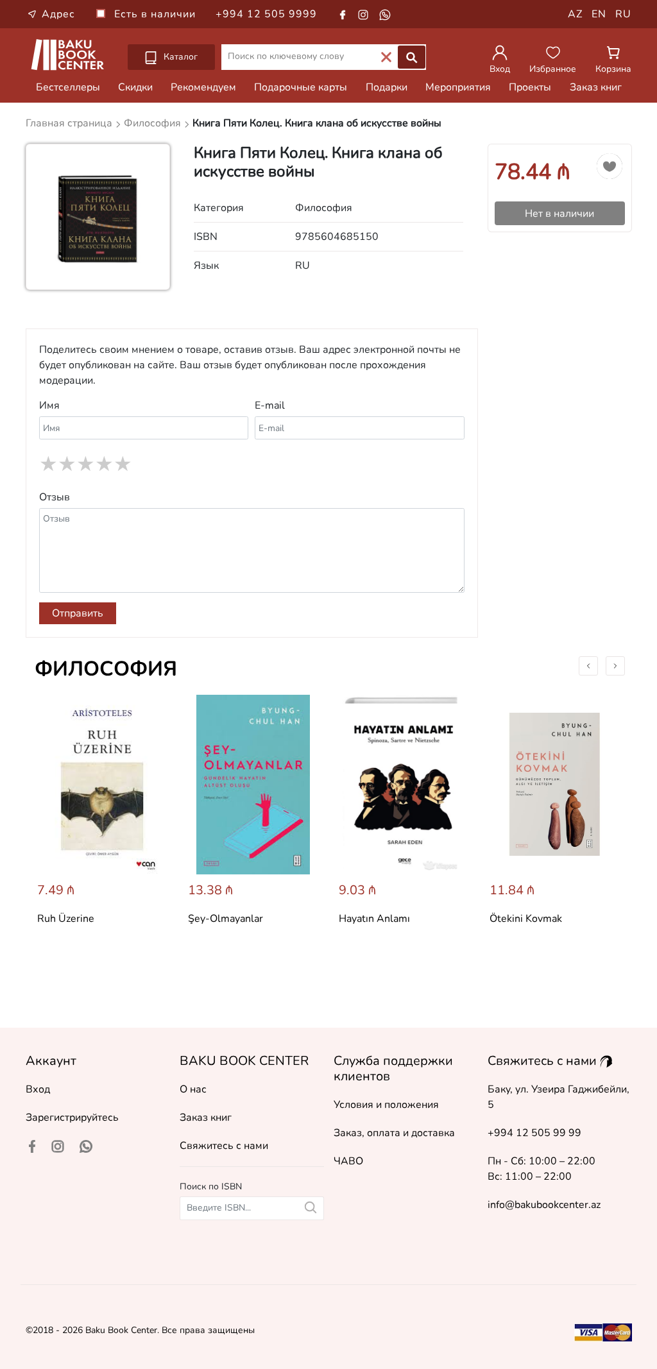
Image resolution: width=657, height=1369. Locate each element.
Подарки (386, 87)
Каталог (179, 57)
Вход (38, 1089)
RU (623, 14)
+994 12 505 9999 (266, 14)
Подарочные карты (300, 87)
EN (599, 14)
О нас (193, 1089)
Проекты (530, 87)
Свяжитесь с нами (224, 1146)
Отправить (77, 613)
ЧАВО (348, 1161)
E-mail (270, 405)
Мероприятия (458, 87)
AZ (575, 14)
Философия (106, 669)
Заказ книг (596, 87)
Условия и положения (386, 1105)
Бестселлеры (68, 87)
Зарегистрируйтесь (72, 1117)
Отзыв (54, 497)
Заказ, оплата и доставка (394, 1133)
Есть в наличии (156, 14)
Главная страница (70, 123)
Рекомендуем (203, 87)
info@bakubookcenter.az (544, 1205)
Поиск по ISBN (211, 1186)
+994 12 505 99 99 (534, 1133)
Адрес (58, 14)
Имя (49, 405)
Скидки (135, 87)
